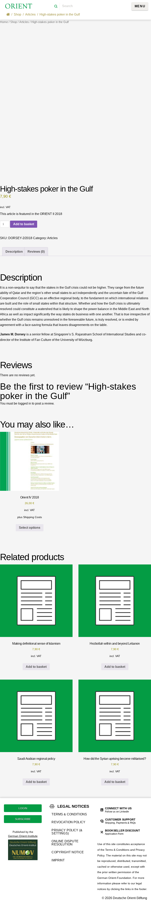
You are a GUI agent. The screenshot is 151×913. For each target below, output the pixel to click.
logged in (24, 403)
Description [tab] (14, 251)
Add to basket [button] (36, 666)
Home (4, 22)
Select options (29, 527)
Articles (24, 22)
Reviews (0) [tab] (36, 251)
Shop (13, 22)
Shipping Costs (32, 517)
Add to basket (23, 224)
